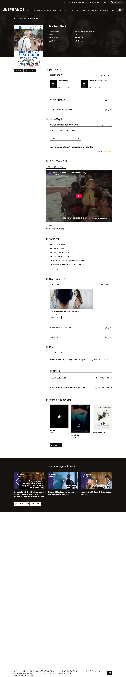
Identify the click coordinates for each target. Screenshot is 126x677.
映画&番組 (30, 10)
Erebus (53, 430)
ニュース (40, 10)
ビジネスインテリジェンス (88, 10)
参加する (113, 10)
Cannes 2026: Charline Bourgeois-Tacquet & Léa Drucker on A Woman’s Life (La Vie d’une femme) (29, 494)
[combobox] (65, 139)
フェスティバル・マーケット (55, 10)
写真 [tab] (55, 167)
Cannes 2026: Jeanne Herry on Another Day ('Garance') (61, 493)
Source (100, 151)
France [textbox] (54, 138)
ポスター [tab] (62, 167)
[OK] (109, 673)
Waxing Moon (99, 433)
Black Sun (75, 435)
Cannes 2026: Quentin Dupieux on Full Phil (96, 493)
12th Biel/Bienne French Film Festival (66, 312)
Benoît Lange (79, 31)
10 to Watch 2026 (95, 2)
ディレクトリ (72, 10)
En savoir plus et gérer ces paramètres (26, 675)
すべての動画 (35, 503)
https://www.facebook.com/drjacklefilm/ (68, 388)
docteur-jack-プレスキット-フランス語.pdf (67, 360)
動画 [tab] (49, 167)
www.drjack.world (58, 378)
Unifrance (103, 10)
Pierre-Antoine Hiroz (90, 31)
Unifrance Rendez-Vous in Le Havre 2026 (74, 2)
